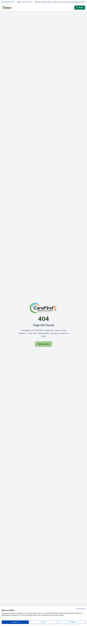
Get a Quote (81, 2)
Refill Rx (40, 2)
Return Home (43, 344)
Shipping (71, 2)
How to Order (60, 2)
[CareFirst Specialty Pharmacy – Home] (7, 7)
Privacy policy (80, 609)
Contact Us (49, 2)
